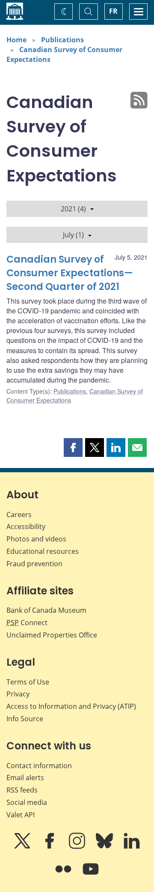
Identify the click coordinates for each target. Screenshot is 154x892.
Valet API (20, 814)
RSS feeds (22, 790)
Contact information (39, 765)
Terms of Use (27, 682)
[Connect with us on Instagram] (78, 846)
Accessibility (25, 526)
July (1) (73, 235)
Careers (19, 514)
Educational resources (42, 551)
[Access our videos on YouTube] (91, 875)
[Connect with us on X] (23, 846)
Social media (26, 802)
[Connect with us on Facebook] (50, 846)
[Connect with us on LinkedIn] (132, 846)
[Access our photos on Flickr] (64, 875)
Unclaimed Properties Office (51, 635)
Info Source (24, 718)
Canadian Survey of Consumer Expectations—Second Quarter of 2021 (69, 273)
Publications (62, 39)
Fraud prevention (34, 563)
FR (113, 11)
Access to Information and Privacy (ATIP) (71, 706)
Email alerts (25, 777)
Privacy (18, 694)
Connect (26, 622)
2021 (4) (73, 208)
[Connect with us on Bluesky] (105, 846)
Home (16, 39)
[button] (73, 447)
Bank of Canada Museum (46, 610)
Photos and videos (36, 539)
